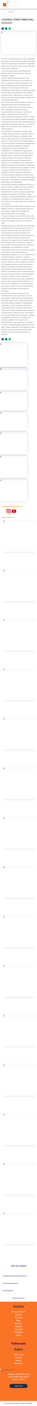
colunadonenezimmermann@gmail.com (15, 1276)
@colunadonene (8, 1290)
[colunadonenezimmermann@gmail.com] (4, 1273)
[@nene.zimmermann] (18, 1295)
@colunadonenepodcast (10, 1283)
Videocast (18, 1343)
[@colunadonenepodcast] (4, 1280)
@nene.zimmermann (18, 1298)
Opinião (11, 12)
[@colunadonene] (4, 1287)
